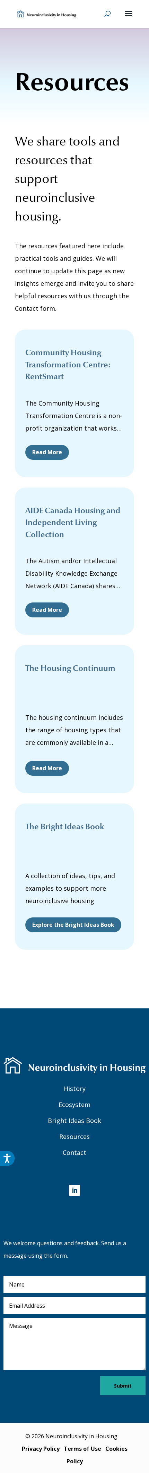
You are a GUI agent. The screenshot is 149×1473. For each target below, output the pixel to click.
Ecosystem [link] (74, 1104)
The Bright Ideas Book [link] (64, 827)
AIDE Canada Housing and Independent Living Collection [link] (72, 523)
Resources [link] (74, 1136)
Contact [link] (74, 1152)
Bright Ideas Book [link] (74, 1120)
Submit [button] (123, 1385)
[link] (46, 13)
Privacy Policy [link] (41, 1449)
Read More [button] (47, 452)
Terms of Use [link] (82, 1449)
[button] (128, 18)
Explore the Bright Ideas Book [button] (73, 925)
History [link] (75, 1088)
